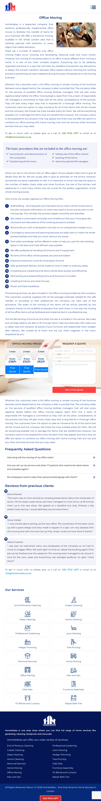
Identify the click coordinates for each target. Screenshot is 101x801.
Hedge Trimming (61, 754)
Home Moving (14, 768)
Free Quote (12, 370)
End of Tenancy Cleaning (20, 745)
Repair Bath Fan (60, 777)
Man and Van (14, 777)
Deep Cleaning (15, 754)
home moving (68, 438)
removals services (25, 442)
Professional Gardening (64, 745)
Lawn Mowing (59, 750)
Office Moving (14, 772)
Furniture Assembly (62, 768)
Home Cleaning (15, 759)
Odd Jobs (57, 763)
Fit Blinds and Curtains (64, 772)
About (30, 787)
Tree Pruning (59, 759)
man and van (84, 438)
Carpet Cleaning (15, 750)
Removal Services (16, 763)
